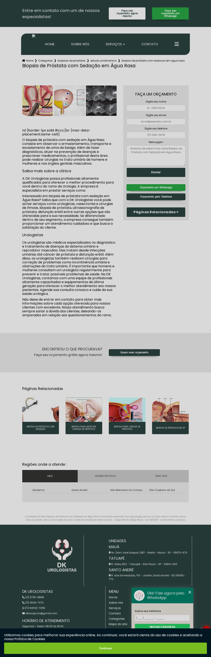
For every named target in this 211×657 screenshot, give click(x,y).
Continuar (105, 648)
